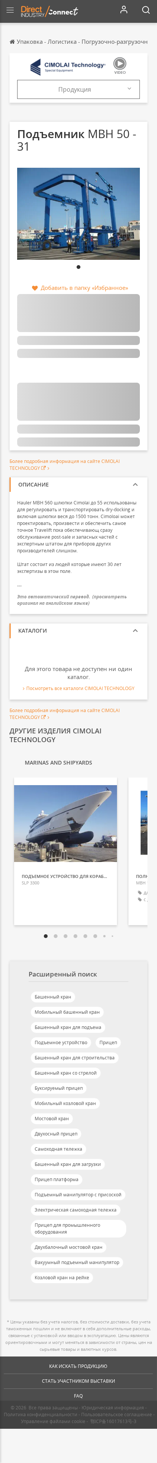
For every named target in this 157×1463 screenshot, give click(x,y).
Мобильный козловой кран (65, 1103)
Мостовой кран (52, 1118)
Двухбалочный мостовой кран (69, 1247)
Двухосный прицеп (56, 1134)
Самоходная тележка (58, 1149)
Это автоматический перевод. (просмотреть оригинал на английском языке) (72, 599)
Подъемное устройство (61, 1042)
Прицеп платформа (56, 1179)
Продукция (74, 89)
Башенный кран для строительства (75, 1057)
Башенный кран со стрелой (66, 1073)
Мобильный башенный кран (67, 1012)
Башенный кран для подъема (68, 1027)
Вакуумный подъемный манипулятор (77, 1262)
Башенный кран (53, 997)
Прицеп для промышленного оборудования (67, 1228)
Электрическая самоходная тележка (76, 1210)
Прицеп (108, 1042)
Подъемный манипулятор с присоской (78, 1194)
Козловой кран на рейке (62, 1277)
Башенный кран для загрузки (68, 1164)
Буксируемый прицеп (59, 1088)
